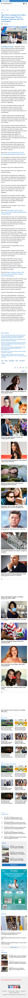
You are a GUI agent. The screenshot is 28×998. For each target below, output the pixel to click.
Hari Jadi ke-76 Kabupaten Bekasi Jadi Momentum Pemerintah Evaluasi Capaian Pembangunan (13, 818)
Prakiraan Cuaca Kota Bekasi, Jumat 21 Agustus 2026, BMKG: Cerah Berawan (17, 847)
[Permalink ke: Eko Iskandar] (2, 24)
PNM (17, 360)
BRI (2, 360)
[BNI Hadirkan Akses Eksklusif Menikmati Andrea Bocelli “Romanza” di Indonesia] (7, 749)
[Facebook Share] (15, 368)
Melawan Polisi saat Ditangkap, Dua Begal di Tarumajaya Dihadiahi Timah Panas (11, 933)
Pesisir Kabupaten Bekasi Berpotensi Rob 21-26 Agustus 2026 (13, 938)
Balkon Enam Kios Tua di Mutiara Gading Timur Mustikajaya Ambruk (17, 969)
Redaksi (17, 991)
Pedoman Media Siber (14, 992)
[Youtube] (17, 987)
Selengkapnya (13, 864)
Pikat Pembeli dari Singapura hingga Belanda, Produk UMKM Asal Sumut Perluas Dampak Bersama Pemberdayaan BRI (13, 348)
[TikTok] (19, 987)
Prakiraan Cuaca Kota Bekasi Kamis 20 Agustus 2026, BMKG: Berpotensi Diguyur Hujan (17, 859)
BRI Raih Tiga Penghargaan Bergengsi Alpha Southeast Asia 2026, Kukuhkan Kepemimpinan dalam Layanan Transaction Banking (13, 344)
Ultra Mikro (22, 360)
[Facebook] (9, 987)
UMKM (3, 363)
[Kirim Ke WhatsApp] (26, 368)
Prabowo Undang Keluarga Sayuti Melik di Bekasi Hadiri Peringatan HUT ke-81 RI (15, 837)
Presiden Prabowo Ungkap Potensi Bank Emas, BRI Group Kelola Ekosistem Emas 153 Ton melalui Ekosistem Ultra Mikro (14, 356)
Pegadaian (11, 360)
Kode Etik (4, 991)
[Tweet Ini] (18, 368)
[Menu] (2, 3)
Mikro (6, 360)
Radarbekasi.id (7, 3)
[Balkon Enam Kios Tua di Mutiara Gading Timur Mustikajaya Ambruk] (4, 969)
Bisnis (2, 12)
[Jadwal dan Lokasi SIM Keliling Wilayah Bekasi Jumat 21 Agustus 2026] (5, 853)
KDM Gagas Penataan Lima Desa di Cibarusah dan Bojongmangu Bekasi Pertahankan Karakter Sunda (15, 823)
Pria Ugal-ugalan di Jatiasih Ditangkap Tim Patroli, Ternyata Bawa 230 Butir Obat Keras (17, 956)
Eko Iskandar (6, 23)
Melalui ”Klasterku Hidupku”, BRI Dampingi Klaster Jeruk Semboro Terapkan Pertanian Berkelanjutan (12, 274)
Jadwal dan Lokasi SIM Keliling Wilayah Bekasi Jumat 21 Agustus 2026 (17, 853)
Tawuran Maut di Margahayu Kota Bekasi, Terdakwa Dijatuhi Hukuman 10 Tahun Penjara (14, 833)
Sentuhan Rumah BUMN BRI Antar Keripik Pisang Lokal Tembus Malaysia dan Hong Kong (13, 340)
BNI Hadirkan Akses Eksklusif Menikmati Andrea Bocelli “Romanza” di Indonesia (13, 352)
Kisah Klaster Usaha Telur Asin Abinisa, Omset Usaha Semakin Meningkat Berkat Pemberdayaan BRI (13, 212)
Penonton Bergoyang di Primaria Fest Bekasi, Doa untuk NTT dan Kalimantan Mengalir (18, 963)
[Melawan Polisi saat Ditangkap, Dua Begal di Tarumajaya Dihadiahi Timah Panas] (14, 923)
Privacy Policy (11, 991)
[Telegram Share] (23, 368)
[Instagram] (14, 987)
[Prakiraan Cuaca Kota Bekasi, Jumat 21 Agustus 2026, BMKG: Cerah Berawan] (5, 847)
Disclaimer (23, 991)
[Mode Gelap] (24, 4)
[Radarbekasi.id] (14, 985)
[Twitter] (12, 987)
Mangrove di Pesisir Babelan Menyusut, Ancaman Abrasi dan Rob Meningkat (13, 943)
